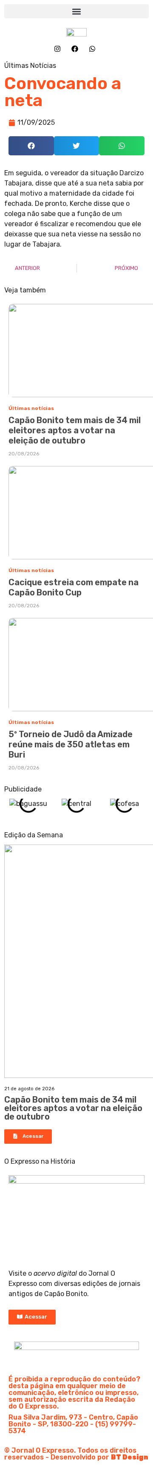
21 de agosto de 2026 (29, 1089)
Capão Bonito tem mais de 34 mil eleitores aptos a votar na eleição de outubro (74, 430)
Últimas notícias (31, 408)
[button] (76, 11)
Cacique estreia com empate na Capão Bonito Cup (73, 587)
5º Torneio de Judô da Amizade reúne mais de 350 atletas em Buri (70, 744)
